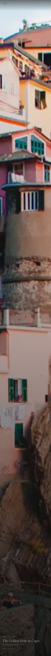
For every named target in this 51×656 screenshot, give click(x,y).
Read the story (7, 648)
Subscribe (44, 2)
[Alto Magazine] (5, 3)
